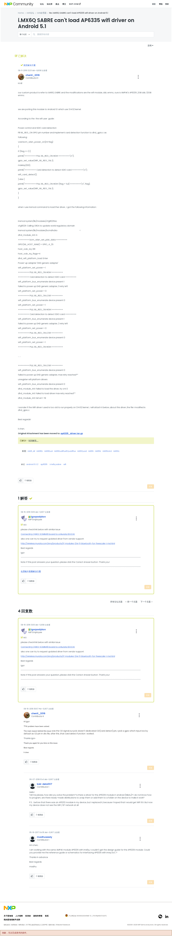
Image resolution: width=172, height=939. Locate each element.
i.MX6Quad (82, 451)
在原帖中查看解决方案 (31, 571)
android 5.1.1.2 (32, 464)
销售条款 (22, 925)
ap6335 (44, 464)
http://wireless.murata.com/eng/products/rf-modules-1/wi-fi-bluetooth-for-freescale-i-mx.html (68, 543)
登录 (167, 4)
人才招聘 (19, 916)
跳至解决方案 (30, 65)
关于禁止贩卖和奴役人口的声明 (36, 925)
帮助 (161, 4)
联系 (47, 916)
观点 (57, 4)
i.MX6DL (39, 451)
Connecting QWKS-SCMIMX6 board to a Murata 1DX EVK (48, 534)
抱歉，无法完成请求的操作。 (15, 932)
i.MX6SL (98, 451)
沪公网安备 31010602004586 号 (79, 916)
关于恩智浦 (8, 916)
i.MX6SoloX (107, 451)
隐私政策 (7, 925)
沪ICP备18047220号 (100, 916)
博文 (64, 4)
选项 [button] (150, 45)
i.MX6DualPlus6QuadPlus (65, 451)
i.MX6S (91, 451)
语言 (154, 4)
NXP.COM (73, 4)
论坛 (42, 4)
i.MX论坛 (30, 12)
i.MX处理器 (41, 12)
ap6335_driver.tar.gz (72, 433)
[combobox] (92, 34)
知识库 (49, 4)
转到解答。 (33, 440)
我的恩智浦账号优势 (12, 919)
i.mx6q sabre (55, 464)
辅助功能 (52, 925)
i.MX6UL (116, 451)
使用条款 (14, 925)
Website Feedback (63, 925)
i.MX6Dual (48, 451)
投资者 (28, 916)
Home (21, 12)
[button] (138, 77)
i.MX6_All (31, 451)
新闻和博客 (38, 916)
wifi (64, 464)
